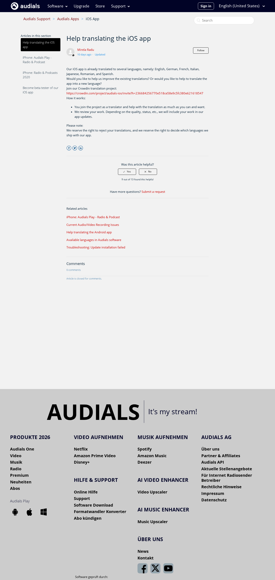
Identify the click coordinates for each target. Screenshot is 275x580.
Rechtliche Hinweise (221, 486)
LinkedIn (80, 148)
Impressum (212, 493)
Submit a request (153, 192)
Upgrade (81, 6)
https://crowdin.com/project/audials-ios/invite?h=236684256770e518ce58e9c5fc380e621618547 (134, 93)
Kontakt (146, 558)
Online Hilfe (86, 492)
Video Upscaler (152, 492)
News (143, 551)
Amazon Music (152, 455)
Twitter (74, 148)
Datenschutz (214, 500)
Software (55, 6)
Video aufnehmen (98, 437)
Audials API (212, 462)
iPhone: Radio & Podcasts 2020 (40, 75)
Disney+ (82, 462)
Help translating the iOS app (39, 44)
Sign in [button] (206, 6)
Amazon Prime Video (95, 455)
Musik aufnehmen (163, 437)
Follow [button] (200, 50)
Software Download (93, 505)
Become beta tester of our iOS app (40, 90)
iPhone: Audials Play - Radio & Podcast (37, 59)
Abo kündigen (87, 518)
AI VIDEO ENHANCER (163, 479)
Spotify (145, 449)
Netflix (81, 449)
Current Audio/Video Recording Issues (92, 225)
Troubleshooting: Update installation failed (95, 247)
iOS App (92, 18)
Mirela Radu (85, 50)
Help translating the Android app (89, 232)
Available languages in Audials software (93, 240)
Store (100, 6)
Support (118, 6)
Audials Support (36, 18)
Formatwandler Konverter (100, 511)
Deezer (145, 462)
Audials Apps (68, 18)
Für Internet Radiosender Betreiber (226, 478)
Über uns (210, 449)
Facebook (68, 148)
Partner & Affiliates (220, 455)
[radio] (127, 172)
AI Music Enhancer (163, 509)
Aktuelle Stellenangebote (226, 469)
